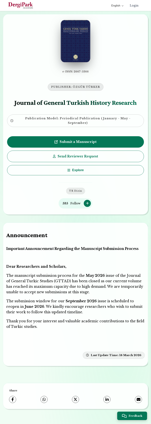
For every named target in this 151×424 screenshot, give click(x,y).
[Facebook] (12, 399)
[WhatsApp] (44, 399)
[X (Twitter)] (75, 399)
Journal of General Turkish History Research (75, 102)
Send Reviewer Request (78, 156)
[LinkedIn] (106, 399)
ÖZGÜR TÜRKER (86, 86)
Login (134, 5)
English (115, 5)
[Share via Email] (138, 399)
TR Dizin (75, 190)
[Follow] (87, 203)
